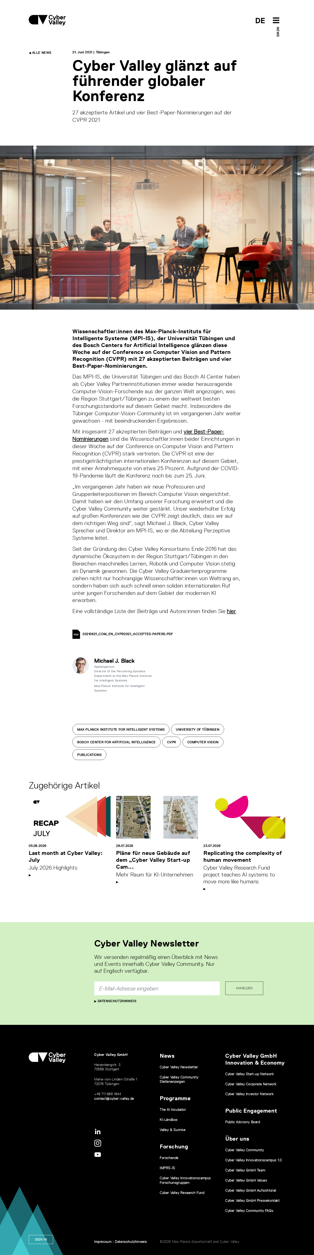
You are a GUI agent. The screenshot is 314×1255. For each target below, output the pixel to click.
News (278, 32)
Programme (175, 1098)
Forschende (169, 1158)
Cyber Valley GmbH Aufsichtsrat (250, 1190)
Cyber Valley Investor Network (249, 1094)
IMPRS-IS (167, 1168)
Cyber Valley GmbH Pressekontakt (252, 1200)
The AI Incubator (173, 1109)
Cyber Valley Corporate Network (251, 1084)
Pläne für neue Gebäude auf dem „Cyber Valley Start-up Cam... (153, 860)
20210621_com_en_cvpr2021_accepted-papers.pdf (128, 634)
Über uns (237, 1139)
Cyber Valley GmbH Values (246, 1180)
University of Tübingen (197, 729)
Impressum (102, 1242)
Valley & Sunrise (173, 1130)
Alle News (41, 52)
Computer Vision (203, 742)
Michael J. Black (114, 661)
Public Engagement (251, 1111)
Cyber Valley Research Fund (182, 1193)
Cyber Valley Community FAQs (249, 1211)
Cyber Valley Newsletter (179, 1067)
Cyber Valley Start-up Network (249, 1074)
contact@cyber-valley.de (114, 1098)
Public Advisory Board (242, 1122)
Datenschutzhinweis (116, 1001)
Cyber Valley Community (244, 1150)
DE (260, 20)
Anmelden (244, 988)
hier (231, 611)
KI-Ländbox (169, 1120)
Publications (89, 755)
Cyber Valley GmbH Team (245, 1170)
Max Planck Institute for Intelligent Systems (121, 729)
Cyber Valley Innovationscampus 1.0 (253, 1160)
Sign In (41, 1239)
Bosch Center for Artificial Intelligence (116, 742)
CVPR (171, 742)
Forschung (174, 1146)
